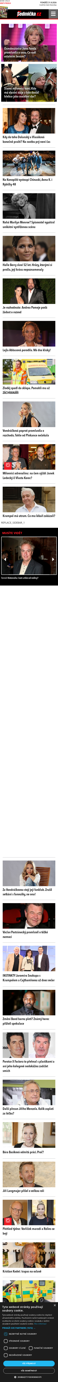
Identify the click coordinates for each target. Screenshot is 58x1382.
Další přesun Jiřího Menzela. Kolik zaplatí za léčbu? (28, 1111)
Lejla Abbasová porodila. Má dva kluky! (27, 350)
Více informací (40, 1323)
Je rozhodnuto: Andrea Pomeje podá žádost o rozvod (25, 310)
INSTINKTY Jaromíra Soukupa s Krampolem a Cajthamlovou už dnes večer (29, 978)
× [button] (55, 1305)
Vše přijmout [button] (29, 1363)
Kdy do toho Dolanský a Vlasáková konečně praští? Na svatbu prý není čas (26, 140)
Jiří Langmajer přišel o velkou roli (23, 1191)
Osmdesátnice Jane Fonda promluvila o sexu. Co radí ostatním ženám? (20, 52)
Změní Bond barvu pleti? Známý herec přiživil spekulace (26, 1021)
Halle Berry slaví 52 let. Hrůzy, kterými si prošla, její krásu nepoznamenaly (27, 267)
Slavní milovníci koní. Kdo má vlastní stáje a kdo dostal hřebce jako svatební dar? (21, 92)
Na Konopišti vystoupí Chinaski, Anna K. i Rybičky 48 (27, 182)
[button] (29, 1327)
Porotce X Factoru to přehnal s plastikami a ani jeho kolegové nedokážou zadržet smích (28, 1066)
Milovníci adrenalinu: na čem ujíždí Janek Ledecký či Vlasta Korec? (28, 476)
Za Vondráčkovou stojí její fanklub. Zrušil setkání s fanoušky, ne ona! (27, 892)
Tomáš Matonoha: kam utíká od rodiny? (19, 578)
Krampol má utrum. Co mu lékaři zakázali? (29, 516)
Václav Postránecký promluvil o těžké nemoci (25, 935)
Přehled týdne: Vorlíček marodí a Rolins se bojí (29, 1231)
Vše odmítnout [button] (29, 1370)
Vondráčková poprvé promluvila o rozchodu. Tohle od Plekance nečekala (26, 433)
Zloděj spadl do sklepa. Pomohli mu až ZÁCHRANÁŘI (26, 391)
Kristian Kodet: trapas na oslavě (22, 1271)
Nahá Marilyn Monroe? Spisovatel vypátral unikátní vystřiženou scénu (29, 225)
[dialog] (29, 1342)
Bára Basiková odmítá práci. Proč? (23, 1152)
